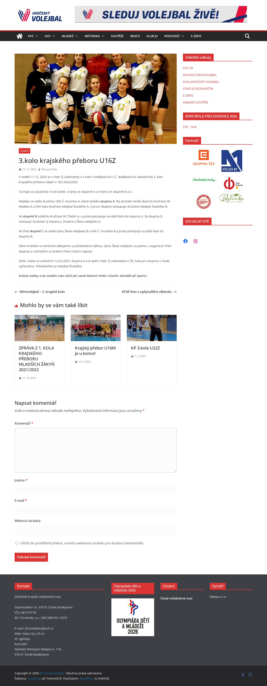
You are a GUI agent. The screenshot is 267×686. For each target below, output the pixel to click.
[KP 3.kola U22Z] (152, 317)
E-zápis (196, 36)
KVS (30, 36)
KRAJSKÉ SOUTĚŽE (195, 102)
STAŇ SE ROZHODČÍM (198, 89)
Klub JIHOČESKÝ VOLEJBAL (201, 82)
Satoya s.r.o (218, 597)
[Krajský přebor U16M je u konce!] (96, 317)
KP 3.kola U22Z (145, 348)
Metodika (92, 36)
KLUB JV (152, 36)
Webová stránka (27, 520)
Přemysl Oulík (49, 169)
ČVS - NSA (190, 127)
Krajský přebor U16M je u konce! (95, 350)
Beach (135, 36)
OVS (47, 36)
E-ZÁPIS (188, 95)
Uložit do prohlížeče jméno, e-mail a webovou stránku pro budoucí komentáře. (82, 543)
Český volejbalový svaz (176, 598)
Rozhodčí (172, 36)
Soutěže (117, 36)
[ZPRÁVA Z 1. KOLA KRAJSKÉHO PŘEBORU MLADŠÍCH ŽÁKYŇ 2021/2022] (39, 317)
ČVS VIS (188, 68)
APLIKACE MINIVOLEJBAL (200, 75)
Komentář (24, 423)
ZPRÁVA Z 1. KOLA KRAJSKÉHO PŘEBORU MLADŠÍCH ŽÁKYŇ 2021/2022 (36, 358)
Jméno (21, 480)
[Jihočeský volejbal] (20, 36)
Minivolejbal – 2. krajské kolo (42, 291)
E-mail (21, 500)
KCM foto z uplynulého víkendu (147, 291)
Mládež (67, 36)
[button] (35, 36)
